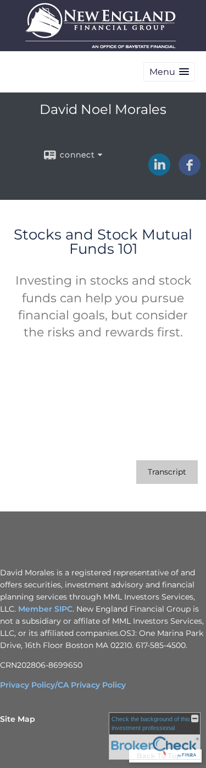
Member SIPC (45, 609)
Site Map (17, 719)
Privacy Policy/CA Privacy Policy (63, 685)
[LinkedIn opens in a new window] (159, 171)
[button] (169, 71)
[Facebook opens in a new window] (190, 171)
